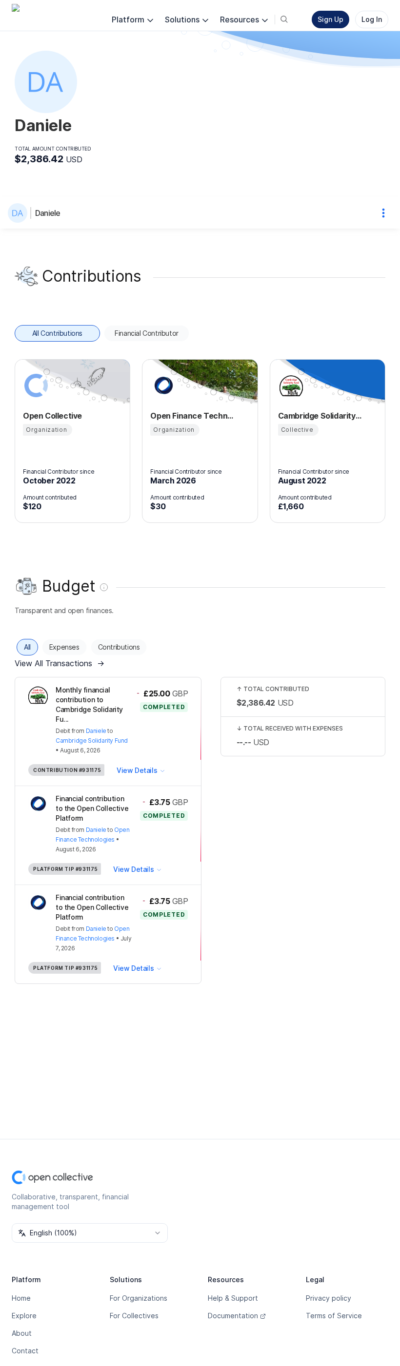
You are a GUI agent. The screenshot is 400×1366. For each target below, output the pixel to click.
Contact (25, 1351)
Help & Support (233, 1298)
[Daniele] (19, 213)
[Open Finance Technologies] (162, 385)
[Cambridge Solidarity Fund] (290, 385)
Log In (371, 19)
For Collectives (134, 1315)
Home (21, 1298)
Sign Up (330, 19)
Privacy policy (328, 1298)
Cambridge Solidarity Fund (92, 740)
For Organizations (138, 1298)
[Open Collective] (34, 385)
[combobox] (90, 1233)
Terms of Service (334, 1315)
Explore (24, 1315)
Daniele (47, 213)
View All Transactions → (59, 663)
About (22, 1333)
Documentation (233, 1315)
